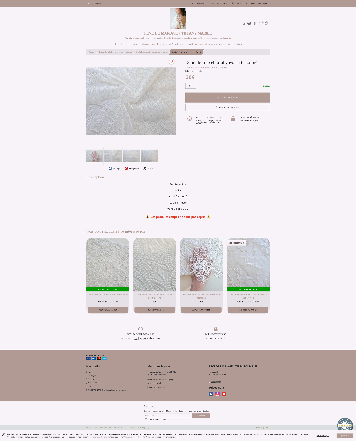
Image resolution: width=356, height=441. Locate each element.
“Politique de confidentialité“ (134, 437)
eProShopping (143, 427)
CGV (89, 386)
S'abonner (201, 415)
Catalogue (91, 375)
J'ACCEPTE (345, 435)
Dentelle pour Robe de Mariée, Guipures (206, 67)
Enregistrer (134, 168)
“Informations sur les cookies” (99, 437)
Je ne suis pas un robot (157, 419)
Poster (150, 168)
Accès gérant (263, 427)
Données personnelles (156, 387)
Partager (116, 168)
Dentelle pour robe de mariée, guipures (152, 52)
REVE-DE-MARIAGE (94, 383)
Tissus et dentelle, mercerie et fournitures (115, 52)
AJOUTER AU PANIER (227, 97)
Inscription (262, 3)
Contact (252, 3)
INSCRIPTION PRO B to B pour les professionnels (106, 390)
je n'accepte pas (323, 435)
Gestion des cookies (155, 383)
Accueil (92, 52)
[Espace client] (255, 23)
